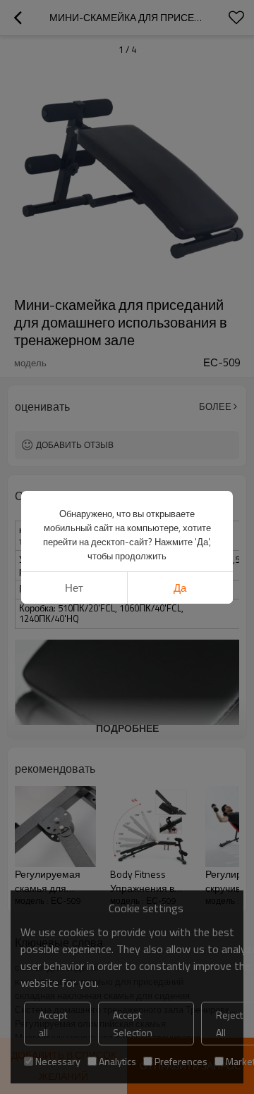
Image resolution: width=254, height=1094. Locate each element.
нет (74, 588)
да (180, 588)
